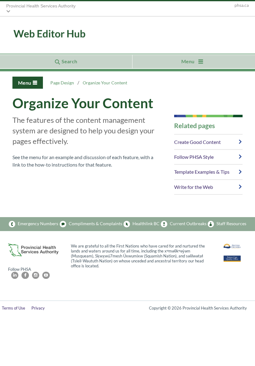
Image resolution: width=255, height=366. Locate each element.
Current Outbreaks (188, 223)
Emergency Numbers (38, 223)
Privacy (38, 308)
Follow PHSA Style (194, 157)
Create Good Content (197, 142)
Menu (24, 83)
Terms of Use (13, 308)
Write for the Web (193, 187)
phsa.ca (241, 5)
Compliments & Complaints (95, 223)
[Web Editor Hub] (40, 34)
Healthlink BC (146, 223)
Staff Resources (231, 223)
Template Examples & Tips (202, 172)
